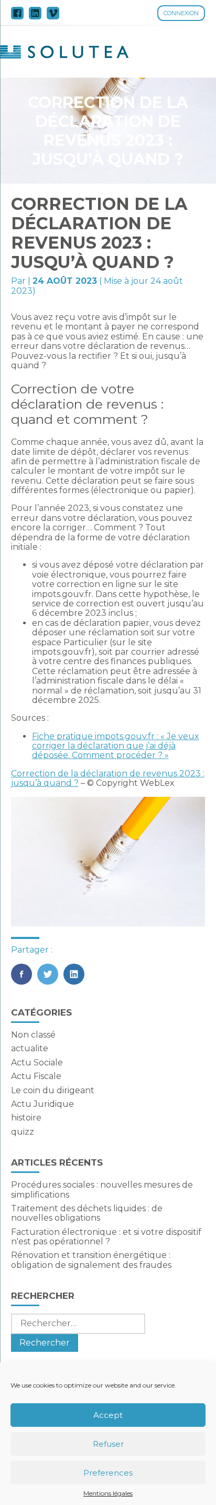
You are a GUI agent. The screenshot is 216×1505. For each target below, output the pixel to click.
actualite (29, 1048)
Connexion (181, 13)
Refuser (108, 1444)
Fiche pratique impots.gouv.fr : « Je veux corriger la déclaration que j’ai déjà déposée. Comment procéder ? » (115, 746)
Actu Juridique (42, 1104)
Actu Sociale (37, 1063)
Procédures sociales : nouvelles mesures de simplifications (102, 1189)
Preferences (108, 1473)
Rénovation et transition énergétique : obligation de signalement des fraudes (91, 1259)
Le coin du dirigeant (52, 1090)
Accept (108, 1415)
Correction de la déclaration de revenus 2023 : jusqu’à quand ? (107, 778)
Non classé (33, 1035)
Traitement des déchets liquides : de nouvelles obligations (87, 1213)
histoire (26, 1118)
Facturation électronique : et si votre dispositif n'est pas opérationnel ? (106, 1236)
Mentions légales (108, 1493)
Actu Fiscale (36, 1076)
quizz (22, 1132)
